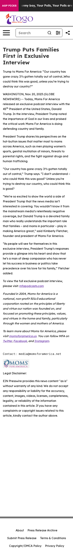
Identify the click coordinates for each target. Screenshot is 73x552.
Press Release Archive (42, 530)
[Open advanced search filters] (58, 33)
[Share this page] (67, 32)
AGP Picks (9, 5)
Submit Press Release (21, 538)
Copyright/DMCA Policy (25, 546)
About (20, 530)
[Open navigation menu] (6, 32)
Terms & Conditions (53, 538)
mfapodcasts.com (31, 286)
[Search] (49, 33)
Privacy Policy (54, 546)
